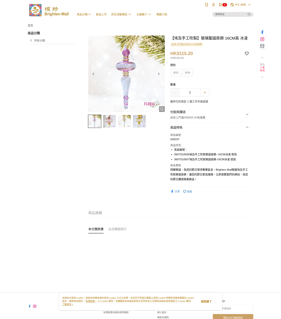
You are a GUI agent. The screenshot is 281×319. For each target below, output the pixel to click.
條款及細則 (163, 317)
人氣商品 (262, 69)
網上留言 (161, 312)
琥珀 (176, 72)
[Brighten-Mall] (49, 10)
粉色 (187, 72)
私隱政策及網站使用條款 (116, 312)
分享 (177, 191)
